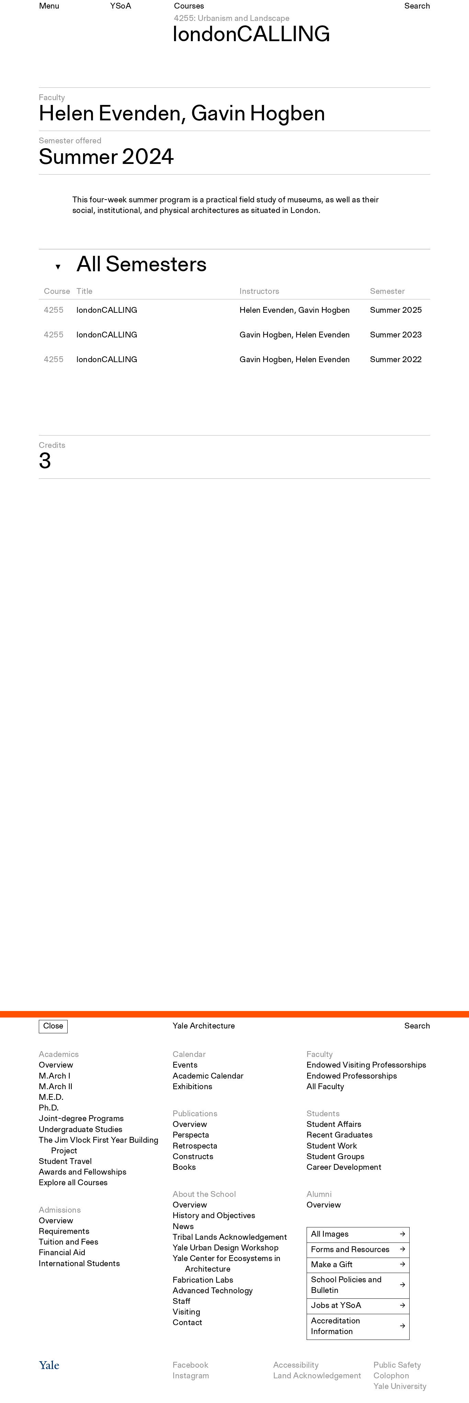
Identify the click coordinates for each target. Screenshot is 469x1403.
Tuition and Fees (68, 1242)
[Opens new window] (49, 1367)
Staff (182, 1302)
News (183, 1227)
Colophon (391, 1376)
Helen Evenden (110, 115)
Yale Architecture (204, 1026)
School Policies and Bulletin (346, 1285)
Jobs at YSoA (336, 1306)
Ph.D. (49, 1108)
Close (53, 1026)
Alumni (319, 1195)
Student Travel (65, 1162)
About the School (204, 1195)
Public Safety (397, 1366)
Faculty (320, 1055)
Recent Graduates (340, 1135)
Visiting (186, 1312)
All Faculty (325, 1087)
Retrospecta (195, 1146)
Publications (195, 1114)
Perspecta (191, 1135)
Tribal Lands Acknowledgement (230, 1238)
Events (185, 1065)
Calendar (189, 1055)
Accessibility (296, 1366)
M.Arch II (56, 1087)
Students (323, 1114)
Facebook (190, 1366)
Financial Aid (62, 1253)
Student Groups (335, 1157)
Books (184, 1168)
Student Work (332, 1146)
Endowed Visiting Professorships (366, 1065)
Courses (189, 6)
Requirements (64, 1232)
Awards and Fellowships (82, 1172)
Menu (49, 6)
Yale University (400, 1387)
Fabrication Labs (203, 1280)
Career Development (344, 1168)
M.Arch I (54, 1076)
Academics (59, 1055)
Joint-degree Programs (81, 1119)
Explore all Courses (73, 1183)
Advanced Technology (213, 1291)
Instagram (191, 1376)
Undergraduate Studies (81, 1130)
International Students (79, 1264)
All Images (329, 1234)
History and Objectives (214, 1216)
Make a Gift (332, 1265)
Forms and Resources (350, 1250)
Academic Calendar (208, 1076)
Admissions (60, 1210)
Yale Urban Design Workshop (225, 1248)
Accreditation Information (336, 1326)
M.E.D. (51, 1098)
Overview (56, 1065)
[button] (55, 264)
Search (417, 6)
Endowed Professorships (352, 1076)
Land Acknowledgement (317, 1376)
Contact (188, 1323)
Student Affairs (334, 1125)
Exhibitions (193, 1087)
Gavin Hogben (258, 115)
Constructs (193, 1157)
